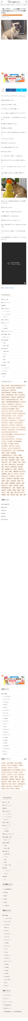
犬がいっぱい (9, 786)
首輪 (25, 494)
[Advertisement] (14, 55)
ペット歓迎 (4, 443)
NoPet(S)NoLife (5, 397)
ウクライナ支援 (13, 406)
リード (9, 448)
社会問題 (5, 328)
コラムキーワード (7, 381)
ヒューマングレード (21, 429)
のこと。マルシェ (5, 427)
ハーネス (13, 427)
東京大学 (7, 466)
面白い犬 (20, 15)
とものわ (11, 422)
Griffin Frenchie (9, 288)
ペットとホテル (7, 314)
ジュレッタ (20, 415)
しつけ (4, 354)
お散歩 (20, 765)
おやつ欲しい (15, 765)
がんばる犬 (6, 702)
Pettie (3, 399)
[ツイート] (21, 90)
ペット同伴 (9, 441)
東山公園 (20, 466)
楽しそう (15, 783)
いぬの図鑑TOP (8, 889)
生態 (4, 343)
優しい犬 (21, 776)
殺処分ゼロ (20, 469)
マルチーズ (11, 446)
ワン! (14, 450)
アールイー (23, 401)
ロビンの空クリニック (6, 450)
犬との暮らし (6, 319)
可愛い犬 (9, 15)
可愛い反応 (18, 779)
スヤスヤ (16, 772)
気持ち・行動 (6, 362)
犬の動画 (4, 15)
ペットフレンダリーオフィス (8, 439)
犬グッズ (22, 473)
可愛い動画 (11, 779)
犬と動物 (5, 718)
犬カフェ (5, 316)
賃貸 (23, 490)
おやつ (17, 408)
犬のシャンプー (7, 734)
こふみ (3, 413)
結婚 (23, 487)
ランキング (4, 448)
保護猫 (17, 457)
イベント (5, 325)
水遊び (3, 786)
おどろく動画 (10, 763)
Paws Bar (13, 397)
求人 (3, 471)
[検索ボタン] (26, 1)
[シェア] (11, 90)
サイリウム (8, 413)
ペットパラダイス (10, 436)
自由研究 (9, 490)
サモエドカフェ (21, 413)
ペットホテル (19, 439)
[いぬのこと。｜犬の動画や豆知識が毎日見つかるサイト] (14, 1)
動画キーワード (6, 759)
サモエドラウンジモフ (6, 415)
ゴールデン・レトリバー (7, 772)
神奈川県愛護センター (6, 487)
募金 (21, 457)
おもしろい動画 (18, 763)
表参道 (14, 490)
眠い (8, 788)
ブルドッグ (9, 774)
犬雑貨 (4, 373)
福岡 (14, 487)
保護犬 (4, 305)
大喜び (9, 781)
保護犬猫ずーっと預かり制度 (8, 457)
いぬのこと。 (18, 404)
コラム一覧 (5, 299)
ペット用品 (10, 443)
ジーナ (14, 415)
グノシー (11, 411)
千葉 (3, 459)
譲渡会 (18, 490)
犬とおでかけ (4, 476)
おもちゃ (5, 370)
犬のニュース (6, 322)
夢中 (23, 779)
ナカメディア (4, 425)
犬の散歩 (5, 740)
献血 (3, 483)
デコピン (19, 418)
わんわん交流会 (20, 450)
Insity (3, 394)
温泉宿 (10, 471)
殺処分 (15, 469)
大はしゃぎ (4, 781)
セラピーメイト (11, 418)
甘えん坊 (4, 788)
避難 (12, 492)
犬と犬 (4, 724)
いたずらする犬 (7, 696)
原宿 (6, 459)
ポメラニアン (21, 774)
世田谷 (3, 452)
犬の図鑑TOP (6, 504)
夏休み (18, 459)
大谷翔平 (15, 462)
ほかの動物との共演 (6, 769)
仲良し (16, 776)
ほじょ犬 (17, 443)
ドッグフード (6, 368)
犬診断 (3, 480)
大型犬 (22, 459)
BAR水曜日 (19, 387)
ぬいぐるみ (4, 767)
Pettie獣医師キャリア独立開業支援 (12, 1011)
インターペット (5, 406)
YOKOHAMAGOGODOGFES (12, 401)
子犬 (18, 781)
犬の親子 (5, 743)
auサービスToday (11, 387)
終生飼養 (19, 487)
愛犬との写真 (20, 464)
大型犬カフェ (4, 462)
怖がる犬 (5, 707)
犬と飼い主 (6, 732)
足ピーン (4, 492)
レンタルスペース (17, 448)
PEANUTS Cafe (21, 397)
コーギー (23, 769)
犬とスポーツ (6, 715)
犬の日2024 (9, 478)
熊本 (9, 473)
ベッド (15, 774)
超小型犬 (5, 507)
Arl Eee (3, 387)
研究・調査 (6, 345)
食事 (4, 359)
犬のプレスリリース (8, 331)
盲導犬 (10, 485)
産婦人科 (18, 483)
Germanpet (13, 390)
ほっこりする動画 (16, 769)
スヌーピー (4, 418)
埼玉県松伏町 (12, 459)
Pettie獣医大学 (7, 1005)
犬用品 (4, 365)
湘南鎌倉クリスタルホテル (19, 471)
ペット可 (4, 441)
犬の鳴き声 (6, 745)
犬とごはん (6, 713)
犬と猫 (4, 726)
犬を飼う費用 (16, 478)
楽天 (3, 469)
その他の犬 (5, 519)
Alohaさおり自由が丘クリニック (18, 385)
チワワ (21, 772)
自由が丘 (4, 490)
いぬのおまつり (10, 404)
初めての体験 (4, 779)
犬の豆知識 (5, 340)
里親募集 (4, 494)
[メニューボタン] (1, 1)
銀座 (8, 494)
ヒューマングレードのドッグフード (9, 432)
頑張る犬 (17, 788)
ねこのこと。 (19, 425)
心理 (3, 464)
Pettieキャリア (7, 1008)
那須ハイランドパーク (19, 492)
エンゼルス (21, 406)
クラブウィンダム (18, 411)
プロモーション (6, 302)
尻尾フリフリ (4, 783)
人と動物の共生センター (7, 455)
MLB (16, 394)
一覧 (25, 381)
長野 (21, 494)
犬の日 (3, 478)
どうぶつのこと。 (13, 420)
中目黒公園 (13, 452)
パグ (18, 427)
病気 (23, 483)
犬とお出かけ (6, 308)
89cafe (7, 385)
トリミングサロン (18, 422)
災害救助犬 (4, 473)
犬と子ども (6, 721)
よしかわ (18, 446)
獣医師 (6, 483)
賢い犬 (4, 751)
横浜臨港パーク (8, 469)
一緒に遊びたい (5, 776)
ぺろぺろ (16, 767)
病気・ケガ (6, 337)
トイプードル (4, 420)
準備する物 (6, 351)
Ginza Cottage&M (6, 392)
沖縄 (6, 471)
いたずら (4, 763)
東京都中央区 (14, 466)
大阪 (19, 462)
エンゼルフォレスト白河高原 (8, 408)
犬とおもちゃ (14, 15)
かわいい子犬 (6, 699)
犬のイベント (19, 476)
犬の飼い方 (5, 348)
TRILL (3, 401)
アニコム (4, 404)
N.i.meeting (21, 394)
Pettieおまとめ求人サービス (12, 399)
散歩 (4, 356)
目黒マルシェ (4, 485)
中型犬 (4, 513)
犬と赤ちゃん (6, 729)
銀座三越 (13, 494)
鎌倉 (17, 494)
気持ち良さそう (21, 783)
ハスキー (4, 774)
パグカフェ (22, 427)
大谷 (10, 462)
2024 (3, 385)
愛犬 (6, 464)
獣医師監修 (12, 483)
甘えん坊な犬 (6, 748)
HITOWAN (14, 392)
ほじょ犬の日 (4, 446)
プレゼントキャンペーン (19, 434)
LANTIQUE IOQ (9, 394)
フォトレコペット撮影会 (7, 434)
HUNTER (20, 392)
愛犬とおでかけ (12, 464)
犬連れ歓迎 (13, 480)
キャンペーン (4, 411)
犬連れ (7, 480)
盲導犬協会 (16, 485)
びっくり (10, 767)
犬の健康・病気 (6, 334)
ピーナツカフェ (11, 429)
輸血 (8, 492)
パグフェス (4, 429)
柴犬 (10, 783)
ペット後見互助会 (17, 441)
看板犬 (21, 485)
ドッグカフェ (21, 420)
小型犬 (23, 462)
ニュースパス (12, 425)
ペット (3, 436)
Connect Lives (5, 390)
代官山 (15, 455)
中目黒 (7, 452)
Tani (21, 399)
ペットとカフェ (7, 311)
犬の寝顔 (5, 737)
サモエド (15, 413)
